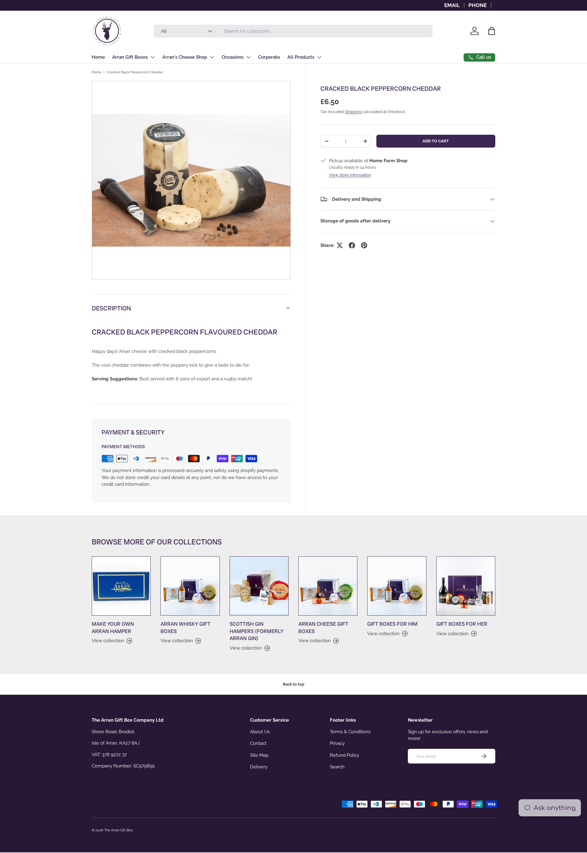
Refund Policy (344, 755)
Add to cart (436, 141)
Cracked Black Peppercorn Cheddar (135, 72)
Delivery (259, 767)
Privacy (337, 743)
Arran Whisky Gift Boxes (185, 628)
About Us (260, 731)
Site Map (259, 755)
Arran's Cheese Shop (184, 57)
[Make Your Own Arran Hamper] (121, 586)
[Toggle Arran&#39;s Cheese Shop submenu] (212, 57)
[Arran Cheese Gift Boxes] (328, 586)
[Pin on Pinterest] (364, 245)
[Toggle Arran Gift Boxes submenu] (152, 57)
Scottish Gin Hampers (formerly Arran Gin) (256, 631)
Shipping (353, 111)
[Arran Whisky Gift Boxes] (190, 586)
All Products (300, 57)
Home (98, 57)
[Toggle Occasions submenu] (248, 57)
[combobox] (293, 31)
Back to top (293, 684)
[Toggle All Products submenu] (319, 57)
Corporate (269, 57)
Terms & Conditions (350, 731)
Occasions (232, 57)
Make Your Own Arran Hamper (113, 628)
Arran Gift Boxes (130, 57)
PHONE (477, 5)
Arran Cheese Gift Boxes (323, 628)
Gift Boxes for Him (392, 624)
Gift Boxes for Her (461, 624)
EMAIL (452, 5)
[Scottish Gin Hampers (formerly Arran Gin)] (259, 586)
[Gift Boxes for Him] (396, 586)
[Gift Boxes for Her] (466, 586)
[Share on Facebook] (352, 245)
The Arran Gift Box (118, 830)
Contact (258, 743)
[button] (491, 31)
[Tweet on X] (340, 245)
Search (337, 767)
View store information (350, 175)
